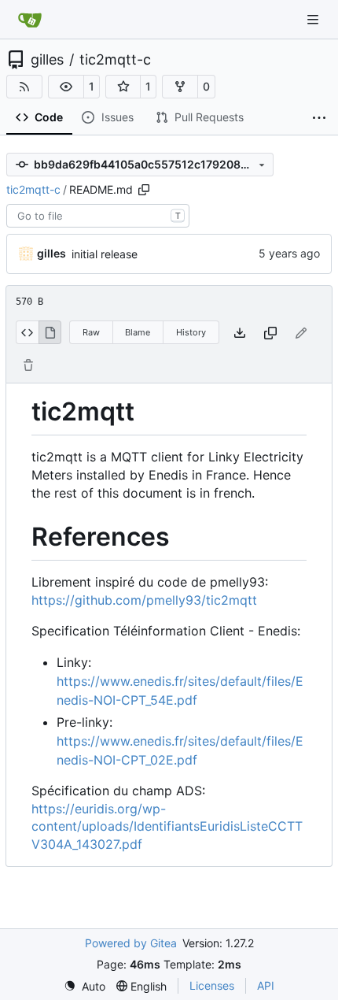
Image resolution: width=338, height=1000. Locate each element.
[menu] (84, 986)
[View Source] (27, 332)
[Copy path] (143, 189)
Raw (91, 332)
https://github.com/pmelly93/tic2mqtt (144, 600)
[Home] (30, 20)
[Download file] (239, 333)
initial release (105, 254)
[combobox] (97, 216)
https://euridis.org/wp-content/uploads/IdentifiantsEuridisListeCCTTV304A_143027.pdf (167, 827)
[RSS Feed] (24, 86)
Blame (137, 332)
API (265, 985)
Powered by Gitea (131, 943)
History (191, 332)
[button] (66, 86)
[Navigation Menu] (314, 19)
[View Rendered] (50, 332)
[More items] (319, 118)
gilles (47, 60)
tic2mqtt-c (115, 60)
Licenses (211, 985)
